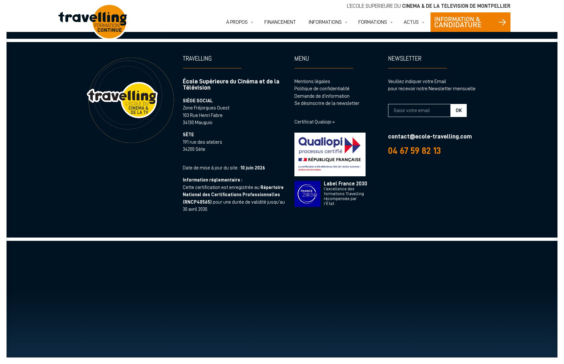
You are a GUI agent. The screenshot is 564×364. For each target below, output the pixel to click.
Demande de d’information (322, 96)
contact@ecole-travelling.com (430, 136)
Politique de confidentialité (322, 88)
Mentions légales (312, 81)
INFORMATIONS (325, 22)
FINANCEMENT (280, 22)
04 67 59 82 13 (414, 150)
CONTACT (470, 22)
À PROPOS (237, 22)
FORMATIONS (372, 22)
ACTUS (411, 22)
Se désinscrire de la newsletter (326, 103)
